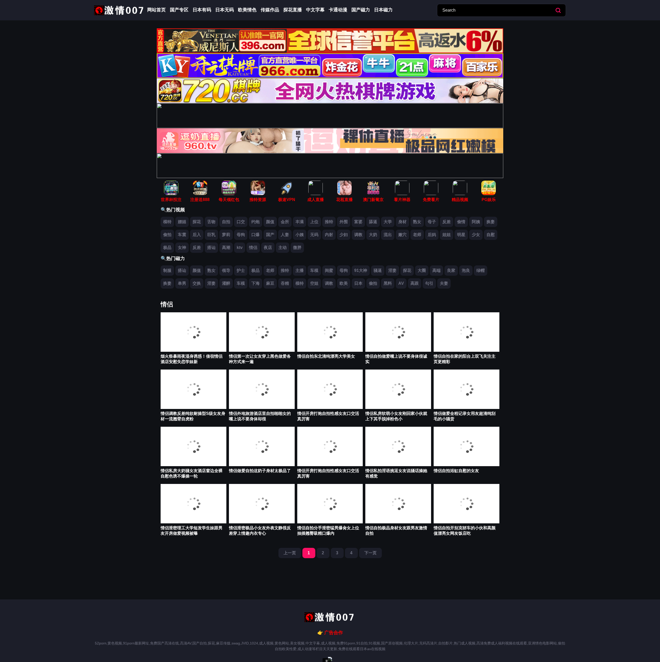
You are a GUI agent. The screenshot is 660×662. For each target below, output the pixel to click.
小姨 (299, 234)
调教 (358, 234)
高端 (436, 270)
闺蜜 (329, 270)
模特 (167, 222)
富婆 (358, 222)
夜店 (268, 247)
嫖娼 (182, 222)
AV (401, 283)
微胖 (297, 247)
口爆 (255, 234)
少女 (476, 234)
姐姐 (446, 234)
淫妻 (392, 270)
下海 (255, 283)
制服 (167, 270)
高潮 (226, 247)
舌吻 (211, 222)
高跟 (414, 283)
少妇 (344, 234)
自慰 (490, 234)
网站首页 (156, 9)
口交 (241, 222)
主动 (282, 247)
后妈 (432, 234)
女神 (182, 247)
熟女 (417, 222)
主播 (299, 270)
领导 (226, 270)
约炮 (255, 222)
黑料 (388, 283)
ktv (240, 247)
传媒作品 (270, 9)
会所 (285, 222)
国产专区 (179, 9)
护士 (241, 270)
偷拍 (167, 234)
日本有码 (202, 9)
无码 (314, 234)
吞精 (285, 283)
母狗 (241, 234)
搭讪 (211, 247)
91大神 (360, 270)
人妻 (285, 234)
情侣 (253, 247)
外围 (344, 222)
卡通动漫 (338, 9)
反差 (446, 222)
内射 (329, 234)
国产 (270, 234)
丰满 (299, 222)
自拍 (226, 222)
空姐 (314, 283)
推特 (329, 222)
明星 (461, 234)
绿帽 (480, 270)
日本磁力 (383, 9)
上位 (314, 222)
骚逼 (378, 270)
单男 (182, 283)
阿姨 (476, 222)
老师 (417, 234)
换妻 (490, 222)
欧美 (344, 283)
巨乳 (211, 234)
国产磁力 (360, 9)
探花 (197, 222)
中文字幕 (315, 9)
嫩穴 (402, 234)
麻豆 (270, 283)
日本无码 (224, 9)
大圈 (422, 270)
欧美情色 (247, 9)
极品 (167, 247)
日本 (358, 283)
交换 (197, 283)
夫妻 (444, 283)
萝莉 (226, 234)
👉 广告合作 (330, 632)
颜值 (270, 222)
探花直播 (292, 9)
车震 (182, 234)
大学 (388, 222)
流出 (388, 234)
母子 (432, 222)
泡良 (466, 270)
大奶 (373, 234)
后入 (197, 234)
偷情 (461, 222)
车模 (314, 270)
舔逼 (373, 222)
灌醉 (226, 283)
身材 (402, 222)
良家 (451, 270)
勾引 (429, 283)
